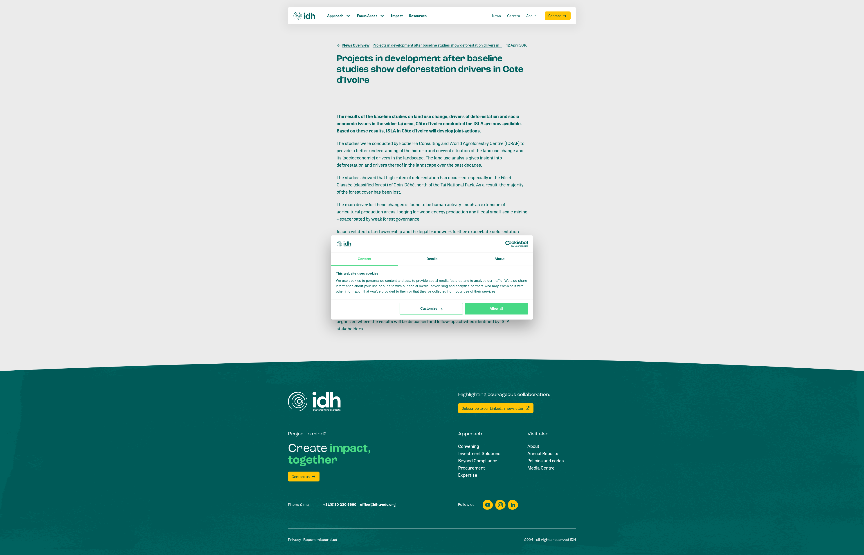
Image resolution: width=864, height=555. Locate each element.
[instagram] (500, 504)
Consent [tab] (364, 259)
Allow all (496, 309)
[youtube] (487, 504)
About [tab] (499, 259)
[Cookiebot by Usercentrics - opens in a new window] (508, 244)
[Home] (304, 16)
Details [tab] (432, 259)
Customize (428, 309)
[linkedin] (513, 504)
